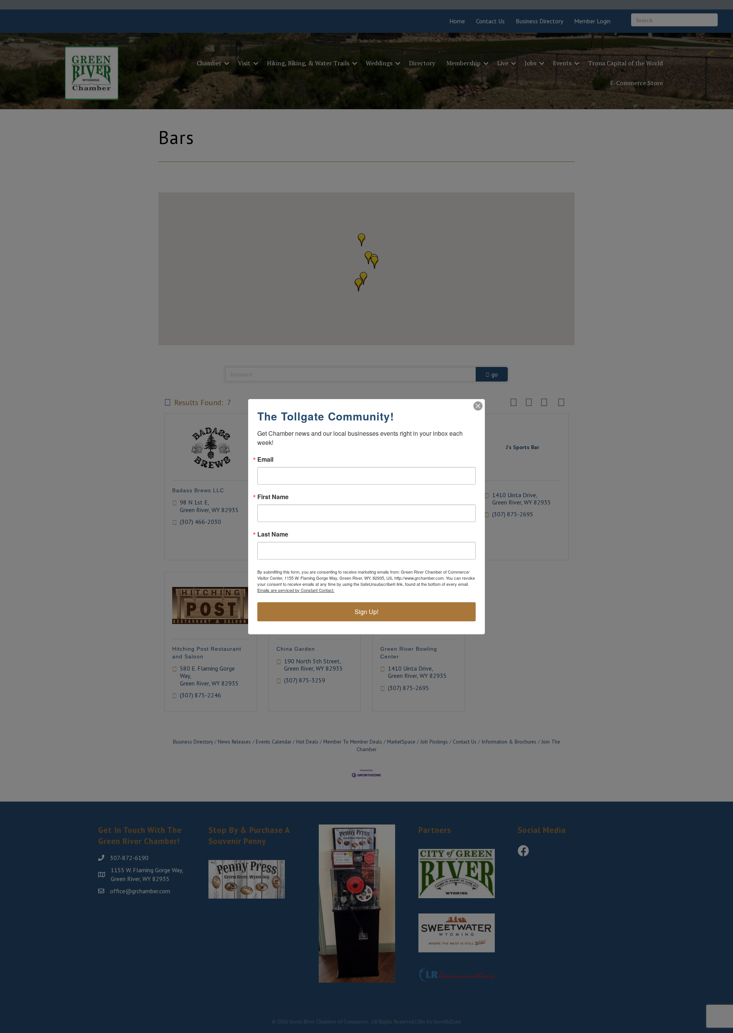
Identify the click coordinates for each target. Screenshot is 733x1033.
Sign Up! (366, 611)
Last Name (272, 534)
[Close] (478, 406)
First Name (273, 497)
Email (265, 459)
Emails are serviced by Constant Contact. (295, 590)
